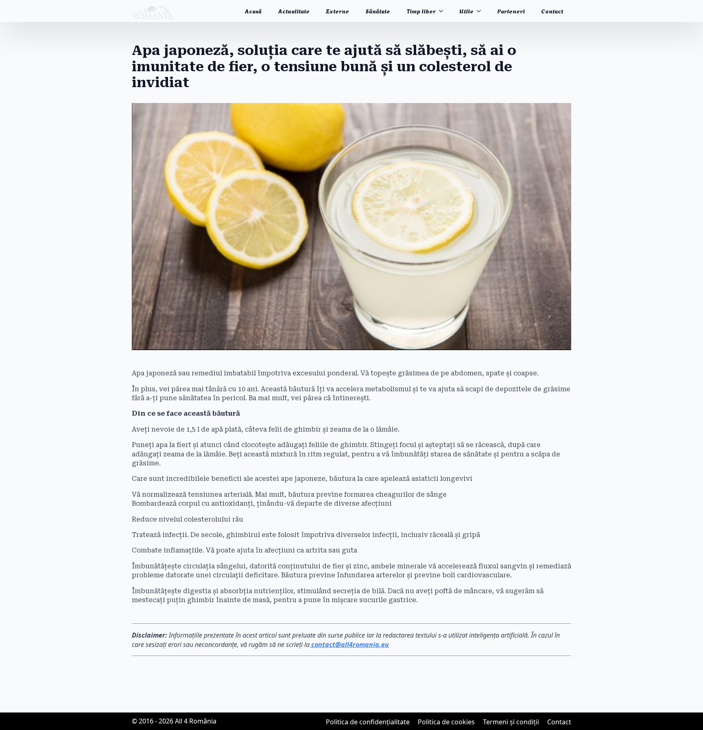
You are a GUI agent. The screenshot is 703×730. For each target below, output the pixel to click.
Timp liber (421, 11)
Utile (466, 11)
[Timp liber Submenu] (443, 11)
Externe (337, 11)
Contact (552, 11)
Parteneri (511, 11)
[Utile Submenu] (481, 11)
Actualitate (294, 11)
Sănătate (377, 11)
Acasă (253, 11)
